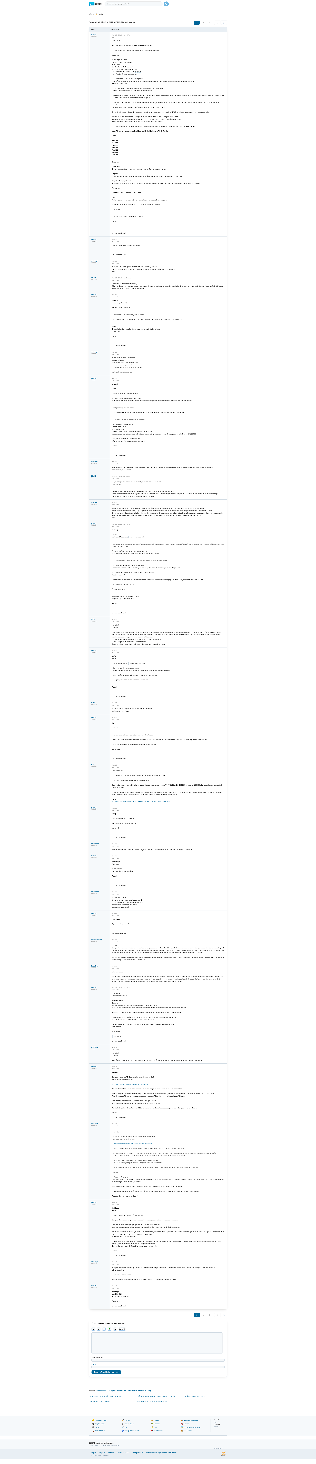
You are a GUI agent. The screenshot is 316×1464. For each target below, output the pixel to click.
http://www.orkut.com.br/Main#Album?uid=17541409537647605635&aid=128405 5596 (141, 802)
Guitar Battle (158, 1431)
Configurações (137, 1453)
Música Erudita (100, 1431)
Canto (97, 1427)
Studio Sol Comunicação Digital (224, 1453)
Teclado (157, 1424)
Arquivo (102, 1453)
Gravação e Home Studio (192, 1427)
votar (117, 241)
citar (113, 37)
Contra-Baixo (129, 1424)
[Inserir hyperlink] (109, 1329)
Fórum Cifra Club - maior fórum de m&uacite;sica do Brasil (95, 4)
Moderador (129, 278)
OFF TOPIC (188, 1431)
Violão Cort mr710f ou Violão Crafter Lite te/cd (152, 1401)
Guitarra (127, 1420)
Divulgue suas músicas (132, 1431)
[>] (224, 23)
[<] (217, 23)
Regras (93, 1453)
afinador (138, 72)
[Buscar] (166, 3)
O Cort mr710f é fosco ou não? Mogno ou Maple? (105, 1396)
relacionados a (123, 1391)
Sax (155, 1427)
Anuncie (111, 1453)
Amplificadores (100, 1424)
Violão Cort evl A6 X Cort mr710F (195, 1396)
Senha (93, 1364)
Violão (100, 14)
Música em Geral (101, 1420)
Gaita (126, 1427)
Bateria (186, 1424)
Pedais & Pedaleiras (191, 1420)
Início (90, 14)
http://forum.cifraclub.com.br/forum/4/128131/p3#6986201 (131, 1084)
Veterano (94, 36)
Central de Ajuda (123, 1453)
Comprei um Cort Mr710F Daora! (100, 1401)
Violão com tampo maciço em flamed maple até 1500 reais (156, 1396)
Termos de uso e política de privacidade (161, 1453)
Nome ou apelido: (97, 1357)
